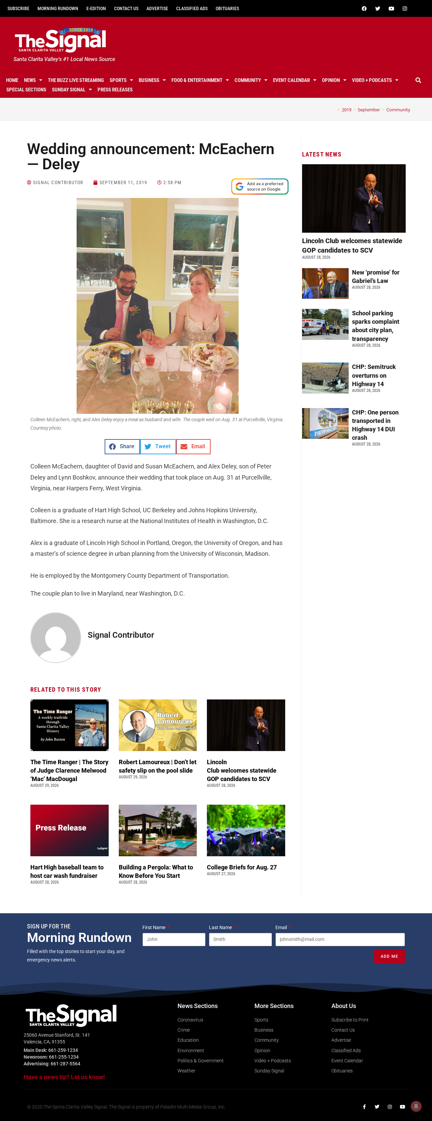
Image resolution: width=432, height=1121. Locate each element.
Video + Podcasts (372, 80)
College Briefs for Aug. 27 (242, 867)
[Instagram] (405, 8)
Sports (118, 80)
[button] (418, 80)
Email (281, 927)
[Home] (333, 110)
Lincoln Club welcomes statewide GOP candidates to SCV (241, 770)
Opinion (331, 80)
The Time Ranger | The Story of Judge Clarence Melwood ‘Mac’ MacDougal (69, 770)
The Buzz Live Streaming (76, 80)
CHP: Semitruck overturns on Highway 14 (374, 375)
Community (248, 80)
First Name (154, 927)
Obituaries (227, 8)
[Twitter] (378, 8)
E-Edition (96, 8)
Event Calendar (291, 80)
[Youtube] (391, 8)
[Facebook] (364, 8)
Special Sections (26, 90)
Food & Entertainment (196, 80)
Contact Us (126, 8)
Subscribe (18, 8)
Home (12, 80)
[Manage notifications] (416, 1106)
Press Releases (115, 90)
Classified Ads (192, 8)
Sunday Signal (68, 90)
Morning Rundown (57, 8)
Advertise (157, 8)
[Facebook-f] (364, 1106)
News (30, 80)
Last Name (221, 927)
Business (149, 80)
